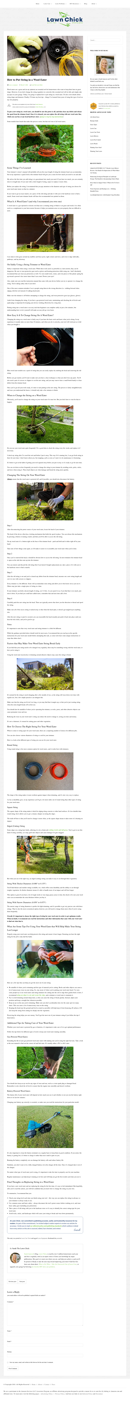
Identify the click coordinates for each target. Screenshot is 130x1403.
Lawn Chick (43, 1254)
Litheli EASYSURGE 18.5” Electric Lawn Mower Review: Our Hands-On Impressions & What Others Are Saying (104, 170)
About (93, 4)
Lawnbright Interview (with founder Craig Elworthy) (105, 195)
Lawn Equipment (42, 1238)
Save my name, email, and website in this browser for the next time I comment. (31, 1362)
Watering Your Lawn (96, 151)
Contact (46, 1384)
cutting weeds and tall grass (58, 830)
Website (9, 1352)
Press (53, 1384)
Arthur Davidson (39, 107)
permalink (59, 1238)
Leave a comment (13, 85)
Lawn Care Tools (26, 1238)
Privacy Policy (60, 1394)
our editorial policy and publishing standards (46, 1226)
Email (9, 1341)
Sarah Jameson (39, 104)
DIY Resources (74, 4)
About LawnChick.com (96, 94)
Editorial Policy (87, 1394)
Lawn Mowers (94, 136)
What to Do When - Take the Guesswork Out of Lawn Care (57, 1264)
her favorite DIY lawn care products (43, 1267)
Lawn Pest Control (95, 140)
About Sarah (108, 94)
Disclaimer (99, 1394)
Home (37, 4)
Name (9, 1331)
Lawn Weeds (94, 143)
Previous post (12, 1281)
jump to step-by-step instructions (51, 117)
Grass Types (93, 124)
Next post (22, 1281)
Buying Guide (94, 121)
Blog (85, 4)
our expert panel (106, 108)
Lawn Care (47, 4)
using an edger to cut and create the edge (31, 995)
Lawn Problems (60, 4)
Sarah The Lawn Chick (36, 85)
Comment (10, 1302)
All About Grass (94, 117)
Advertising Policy (47, 1394)
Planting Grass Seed (95, 147)
